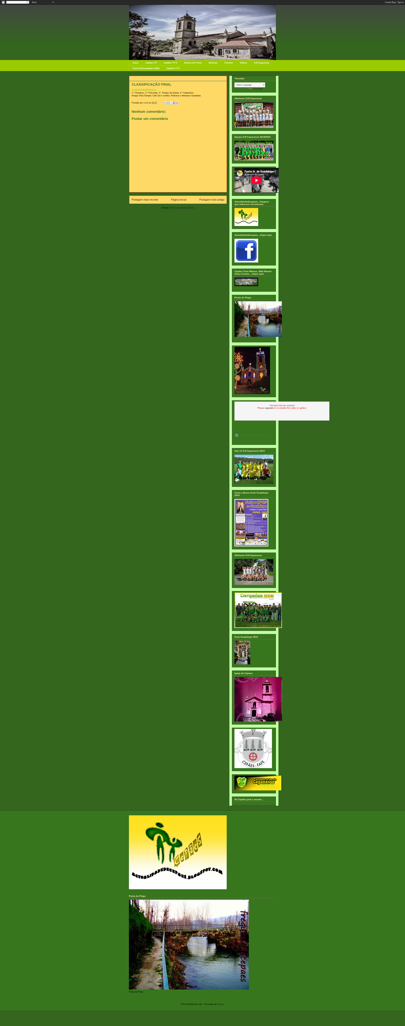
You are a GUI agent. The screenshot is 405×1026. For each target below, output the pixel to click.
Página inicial (178, 199)
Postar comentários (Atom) (182, 208)
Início (136, 62)
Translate (258, 88)
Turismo (228, 62)
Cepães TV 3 (173, 68)
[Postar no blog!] (168, 102)
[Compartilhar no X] (171, 102)
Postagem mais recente (145, 199)
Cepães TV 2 (170, 62)
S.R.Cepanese (261, 62)
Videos (243, 62)
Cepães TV (151, 62)
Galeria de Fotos (193, 62)
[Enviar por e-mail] (165, 102)
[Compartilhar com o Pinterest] (177, 102)
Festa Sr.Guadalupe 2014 (146, 68)
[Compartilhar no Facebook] (174, 102)
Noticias (213, 62)
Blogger (220, 1004)
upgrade (269, 408)
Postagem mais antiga (211, 199)
